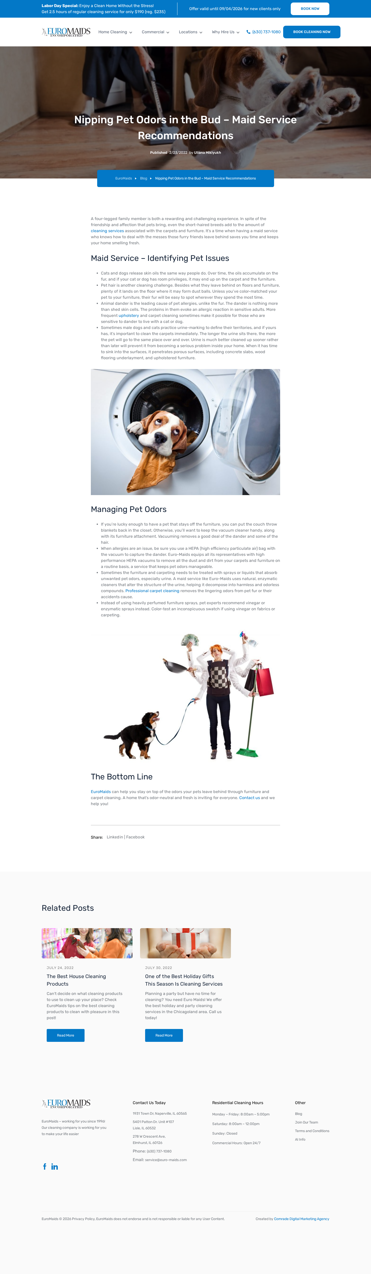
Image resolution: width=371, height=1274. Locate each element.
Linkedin (115, 837)
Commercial (153, 31)
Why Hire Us (223, 31)
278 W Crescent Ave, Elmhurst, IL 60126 (149, 1139)
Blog (143, 178)
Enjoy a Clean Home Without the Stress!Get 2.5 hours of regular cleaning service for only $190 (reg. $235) (103, 8)
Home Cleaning (112, 31)
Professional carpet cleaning (152, 590)
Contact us (249, 797)
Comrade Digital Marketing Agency (301, 1219)
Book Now (310, 9)
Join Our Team (306, 1122)
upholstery (129, 315)
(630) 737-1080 (159, 1151)
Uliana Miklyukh (207, 152)
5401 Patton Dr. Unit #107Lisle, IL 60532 (153, 1125)
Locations (188, 31)
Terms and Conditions (312, 1131)
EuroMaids (123, 178)
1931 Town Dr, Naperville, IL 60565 (160, 1113)
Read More (65, 1035)
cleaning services (107, 230)
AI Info (300, 1139)
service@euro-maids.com (166, 1160)
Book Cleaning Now (311, 32)
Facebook (135, 837)
